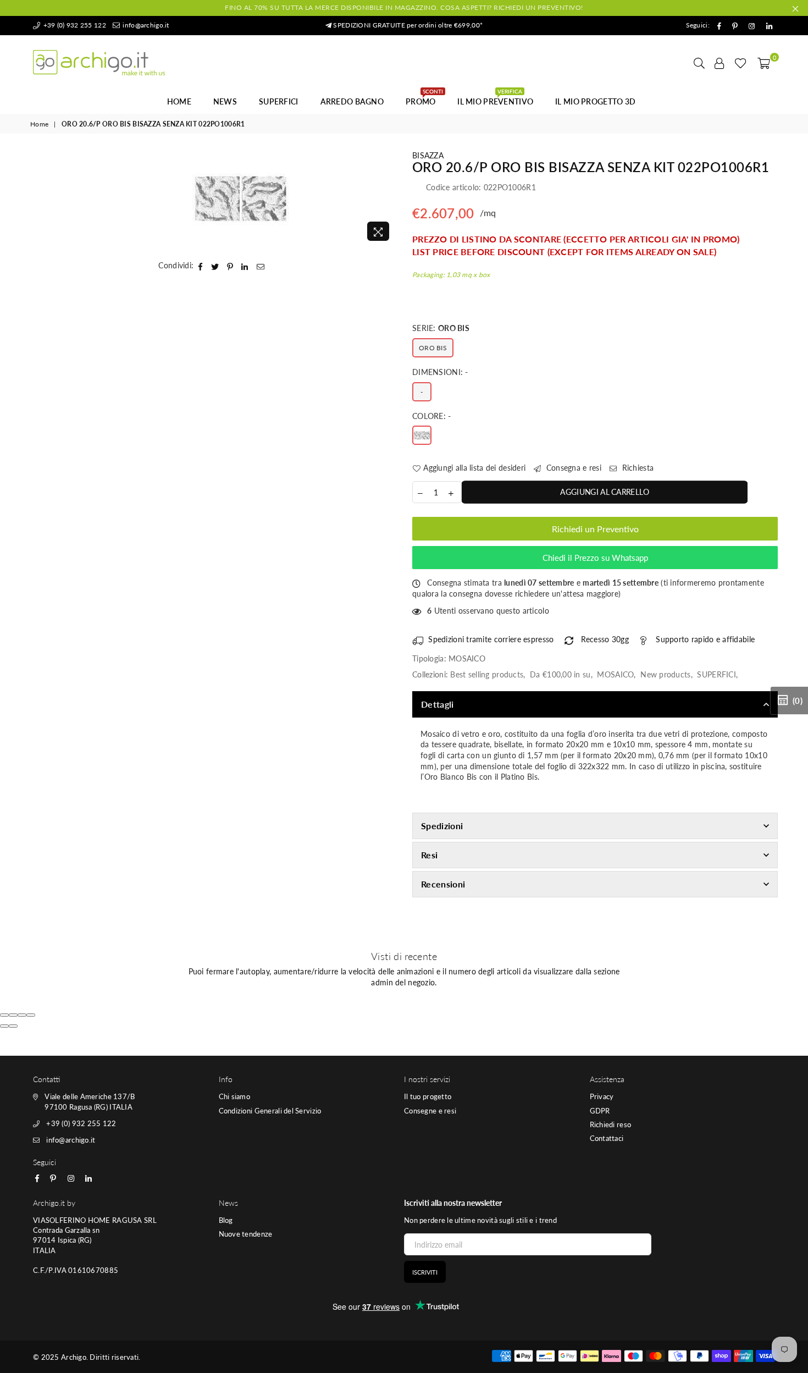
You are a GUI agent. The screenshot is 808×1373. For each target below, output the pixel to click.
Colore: (431, 416)
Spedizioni (442, 825)
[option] (240, 198)
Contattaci (607, 1138)
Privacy (602, 1096)
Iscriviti (425, 1272)
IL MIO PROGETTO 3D (595, 101)
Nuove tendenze (246, 1233)
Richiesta (636, 467)
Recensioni (443, 884)
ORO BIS (433, 348)
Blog (226, 1220)
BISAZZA (428, 155)
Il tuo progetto (427, 1096)
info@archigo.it (145, 25)
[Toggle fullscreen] (22, 1015)
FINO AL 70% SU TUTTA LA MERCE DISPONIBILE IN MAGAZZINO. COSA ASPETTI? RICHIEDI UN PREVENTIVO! (404, 7)
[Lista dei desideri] (740, 62)
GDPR (600, 1110)
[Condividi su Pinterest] (230, 265)
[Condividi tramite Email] (261, 265)
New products (665, 674)
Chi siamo (235, 1096)
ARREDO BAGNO (352, 101)
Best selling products (486, 674)
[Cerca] (699, 62)
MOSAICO (615, 674)
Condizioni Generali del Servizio (270, 1110)
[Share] (13, 1015)
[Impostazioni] (719, 62)
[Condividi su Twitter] (215, 265)
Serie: (440, 328)
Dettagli (437, 704)
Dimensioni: (440, 372)
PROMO (424, 98)
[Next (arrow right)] (13, 1026)
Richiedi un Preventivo (595, 528)
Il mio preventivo (495, 98)
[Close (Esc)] (4, 1015)
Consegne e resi (430, 1110)
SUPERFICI (278, 101)
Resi (429, 855)
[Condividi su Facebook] (200, 265)
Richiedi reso (611, 1124)
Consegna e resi (572, 467)
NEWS (225, 101)
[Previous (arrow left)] (4, 1026)
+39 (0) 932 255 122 (73, 25)
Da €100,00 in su (560, 674)
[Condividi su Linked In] (244, 265)
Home (179, 101)
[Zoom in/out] (30, 1015)
